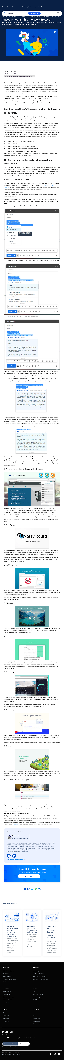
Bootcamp (36, 1013)
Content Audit (37, 982)
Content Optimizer (8, 997)
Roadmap (6, 1018)
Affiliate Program (37, 997)
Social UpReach (7, 976)
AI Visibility (6, 974)
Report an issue (6, 1054)
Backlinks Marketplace (9, 979)
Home (3, 6)
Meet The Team (37, 1000)
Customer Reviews (38, 994)
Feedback (6, 1021)
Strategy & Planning (38, 974)
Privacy (19, 1054)
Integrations (36, 1021)
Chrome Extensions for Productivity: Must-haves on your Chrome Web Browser (29, 6)
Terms (14, 1054)
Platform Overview (8, 982)
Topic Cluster (7, 991)
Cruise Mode (6, 994)
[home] (8, 13)
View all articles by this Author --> (16, 859)
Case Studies (36, 1018)
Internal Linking (7, 1000)
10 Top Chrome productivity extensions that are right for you (19, 76)
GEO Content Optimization (40, 979)
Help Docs (6, 1015)
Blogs (8, 6)
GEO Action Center (8, 971)
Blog (34, 1015)
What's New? (36, 1024)
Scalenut (15, 824)
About (34, 991)
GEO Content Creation (39, 976)
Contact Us (6, 1013)
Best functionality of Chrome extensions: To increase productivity (20, 73)
